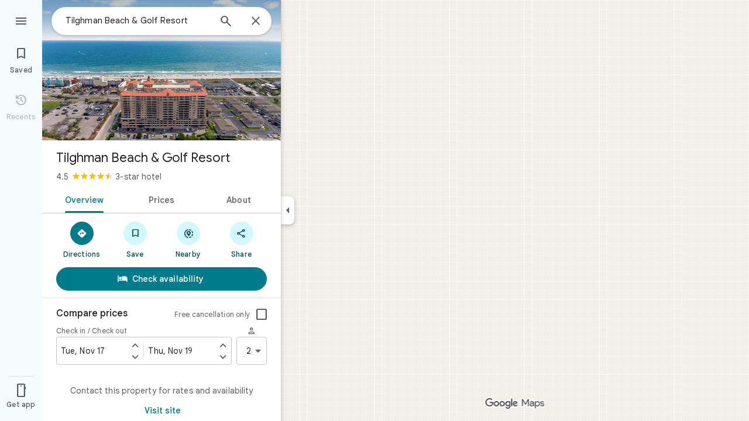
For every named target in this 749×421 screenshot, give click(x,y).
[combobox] (137, 20)
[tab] (82, 199)
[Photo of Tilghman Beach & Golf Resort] (161, 70)
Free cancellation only (212, 314)
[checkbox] (262, 315)
